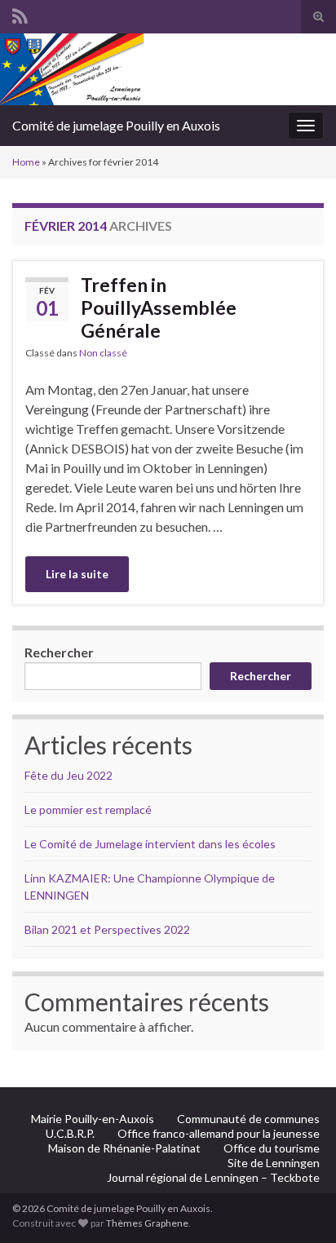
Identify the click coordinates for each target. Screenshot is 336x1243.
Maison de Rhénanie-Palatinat (124, 1148)
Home (26, 162)
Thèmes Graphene (147, 1223)
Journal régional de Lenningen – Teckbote (213, 1177)
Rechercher (59, 652)
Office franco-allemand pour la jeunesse (218, 1133)
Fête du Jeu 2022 (68, 775)
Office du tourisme (271, 1148)
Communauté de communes (248, 1119)
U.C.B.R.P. (70, 1133)
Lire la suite (77, 574)
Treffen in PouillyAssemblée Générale (159, 307)
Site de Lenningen (274, 1163)
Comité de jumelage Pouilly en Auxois (116, 125)
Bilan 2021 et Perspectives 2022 (107, 929)
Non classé (103, 353)
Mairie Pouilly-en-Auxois (92, 1119)
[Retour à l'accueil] (168, 69)
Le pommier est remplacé (88, 809)
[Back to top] (299, 1206)
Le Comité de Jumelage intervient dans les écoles (150, 844)
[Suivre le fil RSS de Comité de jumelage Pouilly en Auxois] (20, 13)
